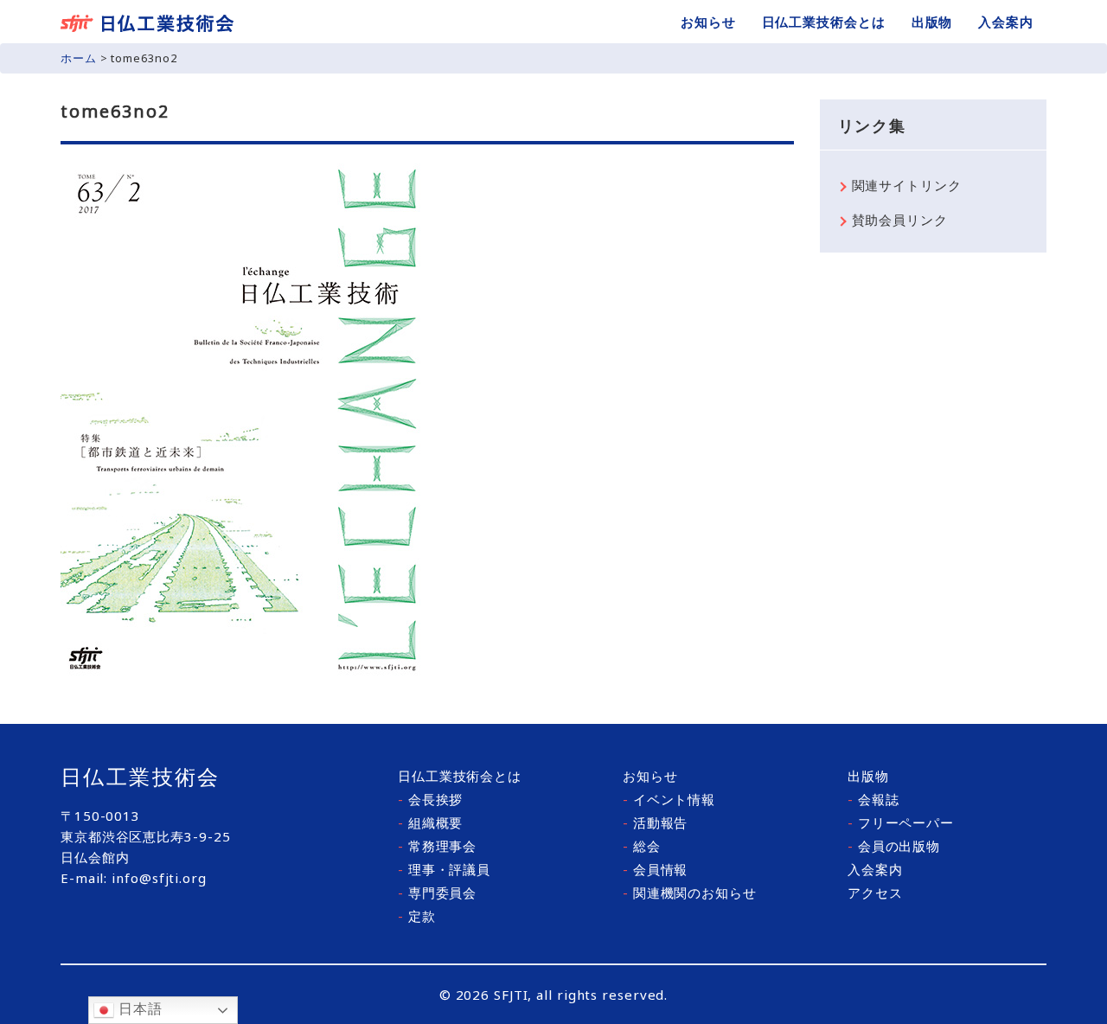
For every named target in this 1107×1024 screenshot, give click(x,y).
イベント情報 (669, 799)
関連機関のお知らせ (690, 892)
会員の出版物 (894, 845)
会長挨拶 (430, 799)
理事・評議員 (444, 869)
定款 (417, 916)
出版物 (932, 21)
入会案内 (1005, 21)
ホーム (79, 58)
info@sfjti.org (159, 877)
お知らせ (708, 21)
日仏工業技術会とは (824, 21)
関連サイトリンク (907, 185)
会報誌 (873, 799)
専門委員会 (437, 892)
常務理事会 (437, 845)
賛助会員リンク (900, 219)
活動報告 (655, 822)
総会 (642, 845)
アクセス (875, 892)
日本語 (138, 1009)
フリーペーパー (901, 822)
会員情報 (655, 869)
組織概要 (430, 822)
